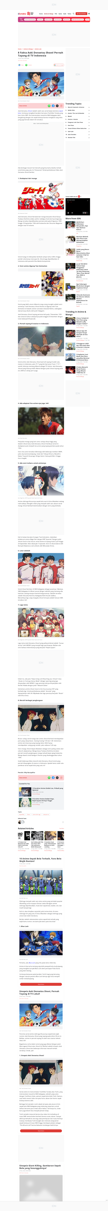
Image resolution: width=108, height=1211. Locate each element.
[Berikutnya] (64, 838)
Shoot (30, 111)
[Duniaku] (26, 13)
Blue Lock (32, 963)
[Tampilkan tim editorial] (63, 822)
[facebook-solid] (53, 105)
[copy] (61, 105)
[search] (74, 14)
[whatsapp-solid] (49, 105)
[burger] (89, 14)
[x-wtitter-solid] (57, 105)
